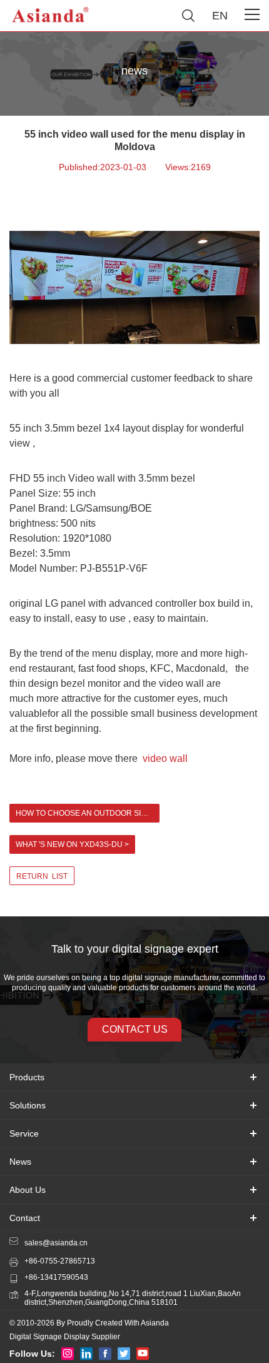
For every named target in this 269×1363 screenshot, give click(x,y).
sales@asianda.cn (56, 1243)
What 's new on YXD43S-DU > (72, 844)
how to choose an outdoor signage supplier (88, 813)
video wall (166, 758)
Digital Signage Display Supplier (64, 1336)
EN (220, 15)
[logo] (50, 15)
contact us (135, 1029)
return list (42, 876)
